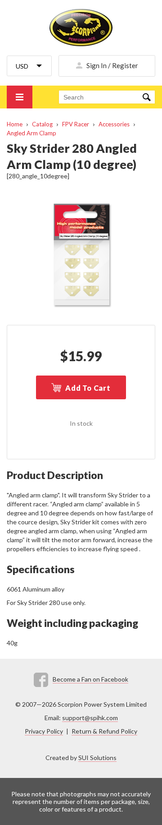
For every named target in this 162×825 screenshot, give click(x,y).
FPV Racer (75, 124)
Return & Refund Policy (104, 731)
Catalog (42, 124)
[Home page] (81, 27)
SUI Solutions (97, 757)
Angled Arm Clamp (31, 133)
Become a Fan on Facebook (90, 679)
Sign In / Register (112, 65)
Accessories (114, 124)
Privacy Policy (44, 731)
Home (14, 124)
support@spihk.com (90, 717)
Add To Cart (88, 388)
